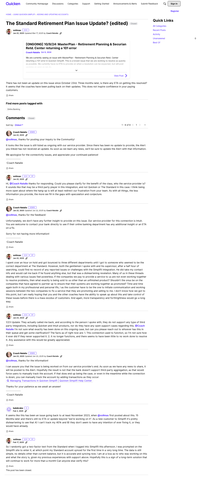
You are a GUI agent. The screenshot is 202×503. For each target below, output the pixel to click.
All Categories (159, 26)
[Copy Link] (60, 33)
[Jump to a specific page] (144, 125)
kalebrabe (18, 408)
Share (9, 95)
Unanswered (174, 38)
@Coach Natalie (19, 183)
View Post (118, 75)
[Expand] (76, 70)
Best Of (156, 42)
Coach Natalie (52, 33)
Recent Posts (159, 30)
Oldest (18, 125)
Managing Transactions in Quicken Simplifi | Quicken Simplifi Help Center (51, 380)
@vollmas (11, 139)
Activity (156, 34)
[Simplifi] (13, 3)
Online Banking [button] (13, 109)
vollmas (17, 30)
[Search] (164, 3)
